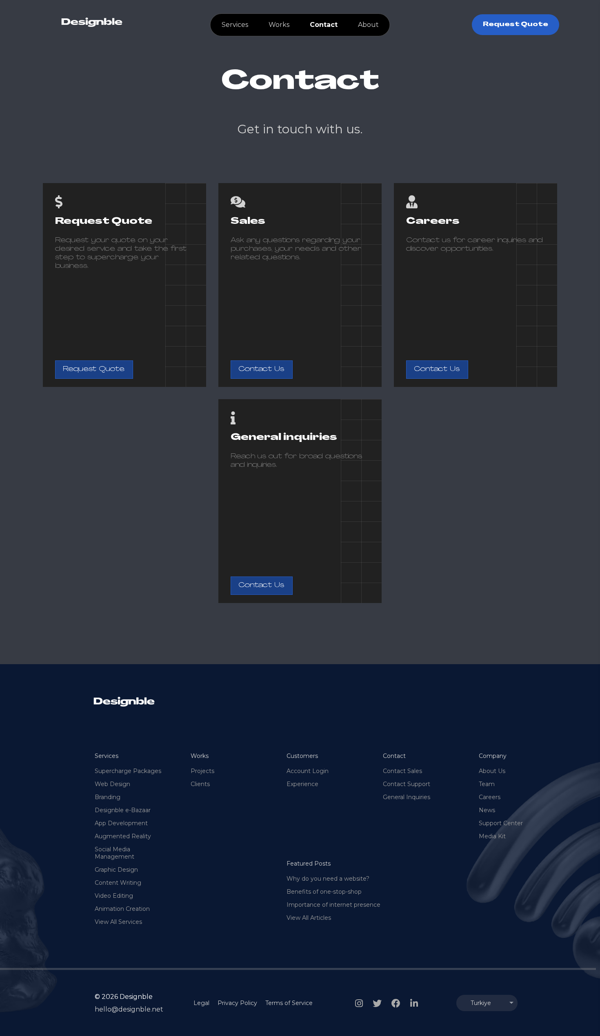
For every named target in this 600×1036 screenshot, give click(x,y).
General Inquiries (406, 797)
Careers (489, 797)
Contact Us (261, 369)
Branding (107, 797)
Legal (201, 1003)
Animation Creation (122, 908)
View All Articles (309, 917)
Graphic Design (116, 869)
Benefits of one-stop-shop (324, 891)
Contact (324, 25)
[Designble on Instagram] (359, 1003)
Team (487, 784)
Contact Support (406, 784)
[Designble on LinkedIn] (414, 1003)
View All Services (118, 922)
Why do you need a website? (328, 878)
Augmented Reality (123, 836)
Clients (200, 784)
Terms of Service (289, 1003)
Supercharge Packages (128, 771)
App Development (121, 823)
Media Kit (492, 836)
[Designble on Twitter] (377, 1003)
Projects (202, 771)
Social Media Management (114, 853)
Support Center (501, 823)
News (487, 810)
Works (279, 25)
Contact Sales (402, 771)
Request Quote (515, 25)
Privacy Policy (237, 1003)
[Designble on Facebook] (395, 1003)
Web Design (112, 784)
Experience (302, 784)
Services (235, 25)
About (368, 25)
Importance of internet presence (333, 904)
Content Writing (118, 882)
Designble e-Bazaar (123, 810)
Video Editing (114, 895)
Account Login (308, 771)
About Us (492, 771)
